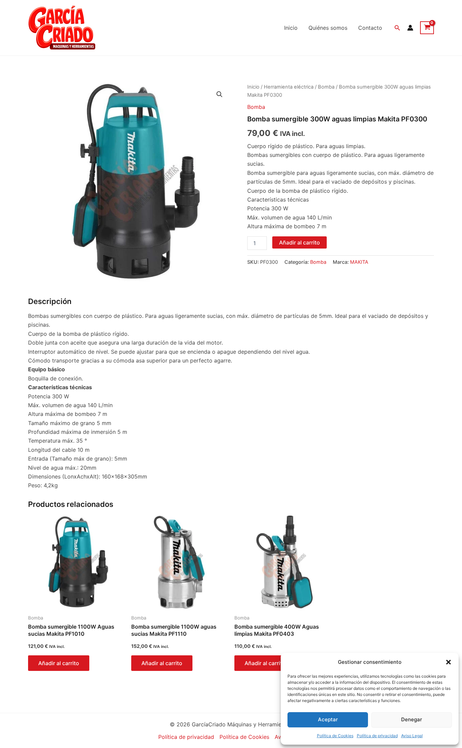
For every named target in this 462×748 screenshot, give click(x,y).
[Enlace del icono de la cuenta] (410, 28)
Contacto (370, 27)
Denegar (411, 719)
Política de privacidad (377, 735)
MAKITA (359, 262)
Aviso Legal (412, 735)
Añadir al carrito (299, 242)
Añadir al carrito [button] (58, 663)
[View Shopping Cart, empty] (427, 27)
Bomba (326, 87)
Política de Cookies (335, 735)
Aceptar (328, 719)
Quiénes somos (327, 27)
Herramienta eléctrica (289, 87)
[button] (448, 662)
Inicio (291, 27)
